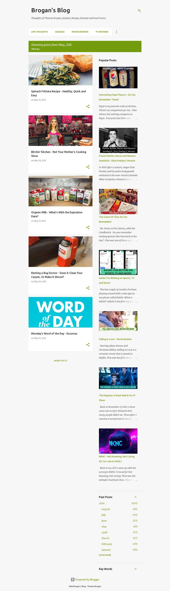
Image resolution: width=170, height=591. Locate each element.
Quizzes (59, 32)
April (104, 532)
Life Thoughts (39, 32)
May (104, 526)
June (104, 520)
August (106, 509)
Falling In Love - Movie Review (115, 339)
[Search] (139, 11)
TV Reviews (102, 32)
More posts (60, 361)
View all (35, 49)
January (106, 549)
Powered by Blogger (87, 579)
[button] (88, 106)
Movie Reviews (80, 32)
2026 (102, 503)
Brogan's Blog (50, 10)
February (107, 544)
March (105, 538)
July (104, 514)
